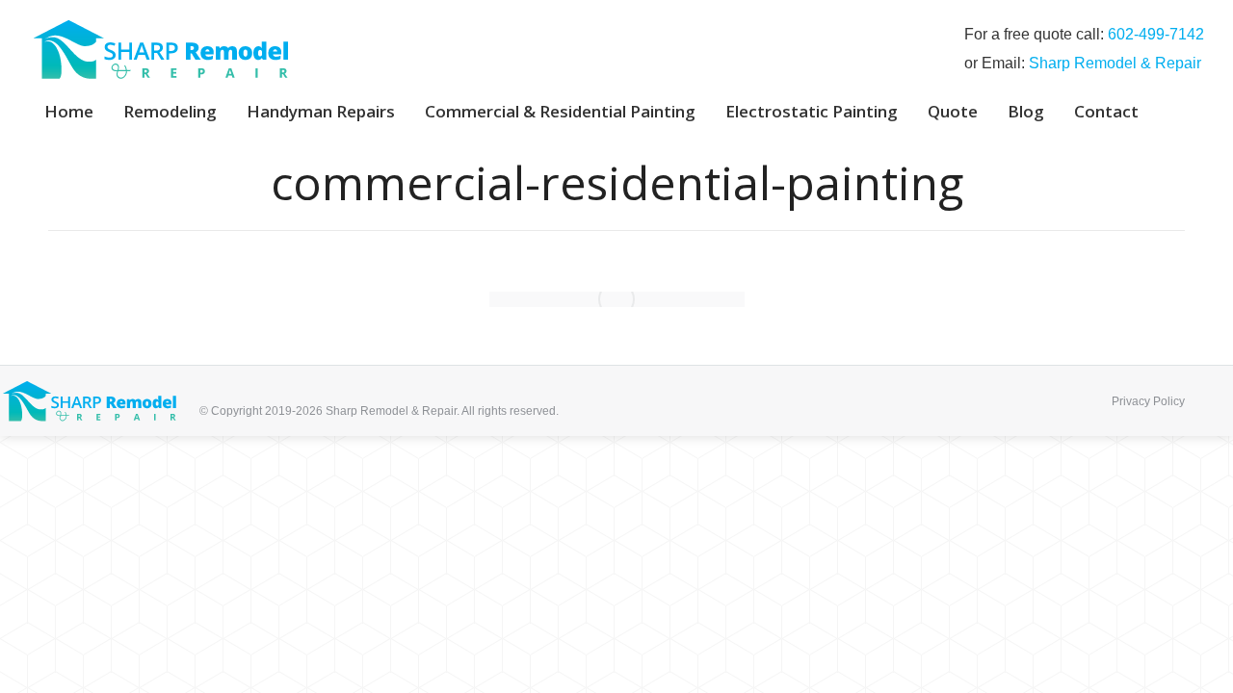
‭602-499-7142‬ (1156, 34)
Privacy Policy (1148, 401)
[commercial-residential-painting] (617, 299)
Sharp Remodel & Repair (1115, 63)
